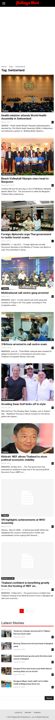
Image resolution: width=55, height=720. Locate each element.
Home (3, 66)
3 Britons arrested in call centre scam (24, 344)
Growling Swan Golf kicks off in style (23, 404)
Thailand (5, 111)
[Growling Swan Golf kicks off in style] (27, 382)
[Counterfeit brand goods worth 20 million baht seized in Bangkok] (6, 658)
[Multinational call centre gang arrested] (27, 273)
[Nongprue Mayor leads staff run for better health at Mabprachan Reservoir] (6, 683)
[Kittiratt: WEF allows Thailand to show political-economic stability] (27, 438)
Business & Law (8, 578)
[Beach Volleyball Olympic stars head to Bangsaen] (27, 156)
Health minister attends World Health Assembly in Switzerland (23, 117)
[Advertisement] (27, 35)
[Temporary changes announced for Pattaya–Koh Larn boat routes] (6, 633)
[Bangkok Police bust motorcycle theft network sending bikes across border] (6, 671)
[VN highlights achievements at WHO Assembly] (27, 497)
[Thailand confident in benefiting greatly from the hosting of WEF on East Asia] (27, 561)
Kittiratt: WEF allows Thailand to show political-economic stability (24, 458)
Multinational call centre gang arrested (24, 292)
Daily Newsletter (8, 174)
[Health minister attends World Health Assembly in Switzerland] (27, 93)
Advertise (28, 712)
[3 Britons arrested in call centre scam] (27, 326)
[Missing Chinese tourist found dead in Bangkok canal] (6, 646)
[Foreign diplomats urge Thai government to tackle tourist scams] (27, 216)
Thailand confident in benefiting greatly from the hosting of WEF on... (25, 584)
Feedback (37, 712)
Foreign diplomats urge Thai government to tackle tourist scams (26, 236)
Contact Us (18, 712)
